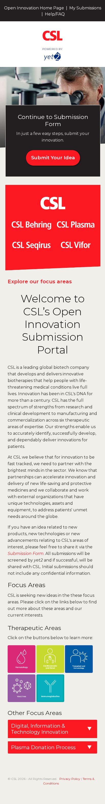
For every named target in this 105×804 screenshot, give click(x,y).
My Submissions (85, 8)
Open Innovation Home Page (34, 8)
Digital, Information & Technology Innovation (39, 729)
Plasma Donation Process (43, 747)
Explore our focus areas (40, 281)
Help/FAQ (55, 14)
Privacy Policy (69, 779)
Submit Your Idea (53, 158)
